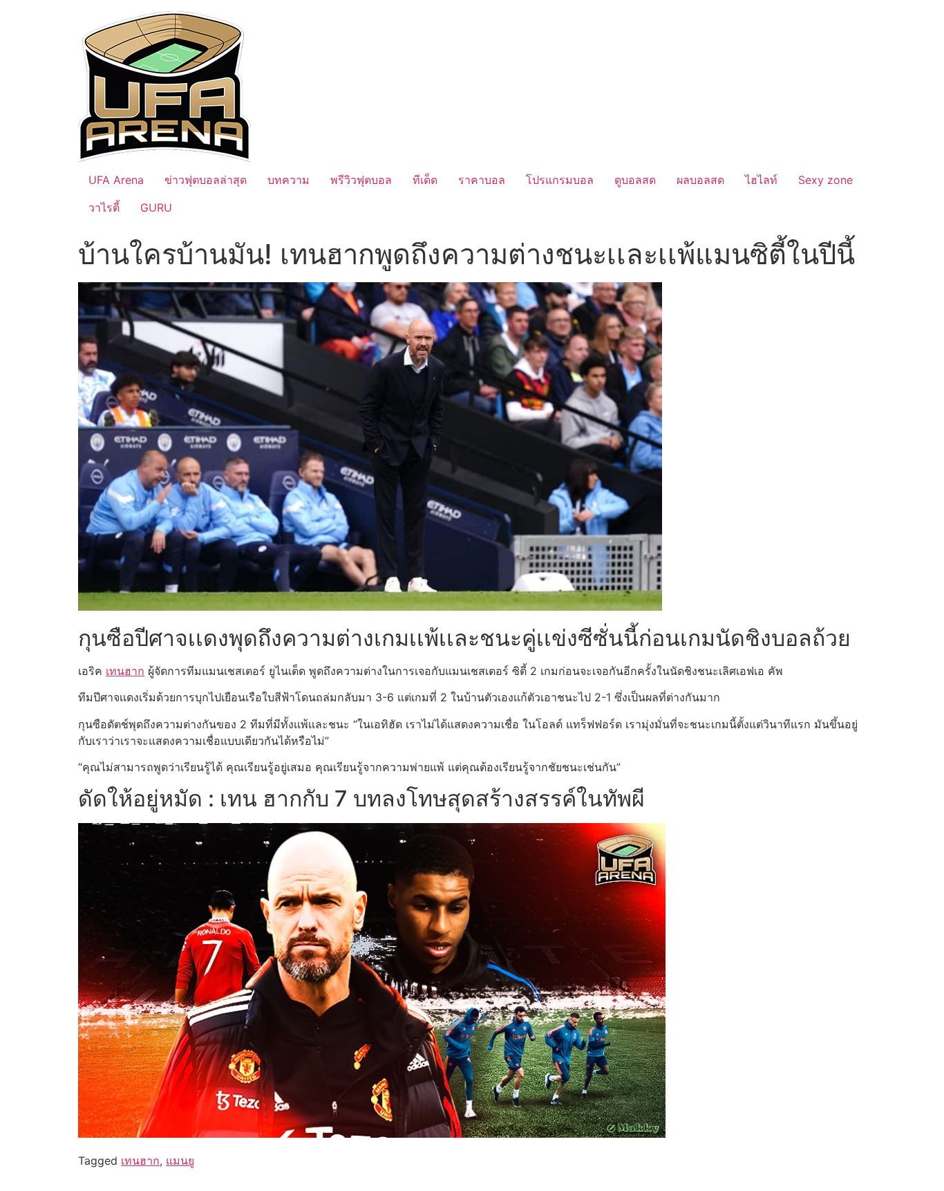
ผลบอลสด (700, 180)
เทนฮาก (125, 671)
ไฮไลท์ (761, 180)
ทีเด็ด (425, 180)
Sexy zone (825, 180)
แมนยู (180, 1160)
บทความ (288, 180)
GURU (156, 207)
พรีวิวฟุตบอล (361, 180)
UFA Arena (116, 180)
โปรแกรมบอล (560, 180)
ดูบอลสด (635, 180)
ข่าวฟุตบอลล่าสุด (205, 180)
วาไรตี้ (104, 207)
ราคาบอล (481, 180)
